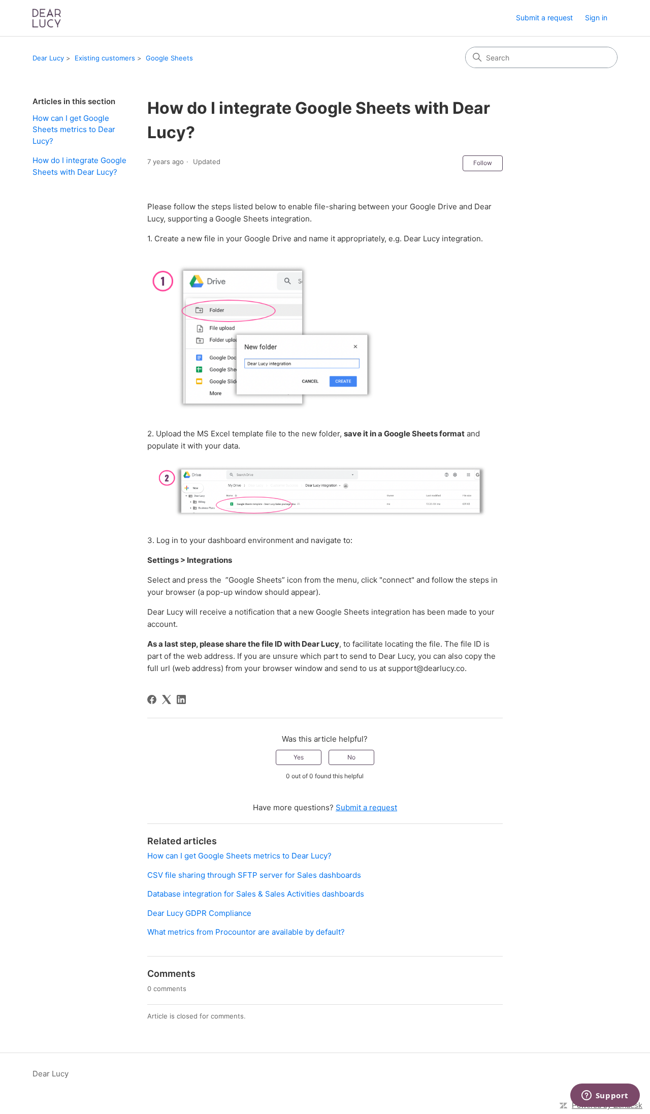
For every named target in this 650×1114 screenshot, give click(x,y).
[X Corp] (166, 699)
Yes (299, 757)
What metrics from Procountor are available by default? (246, 932)
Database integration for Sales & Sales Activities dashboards (255, 894)
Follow (482, 163)
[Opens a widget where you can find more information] (605, 1096)
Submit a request (544, 17)
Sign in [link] (596, 17)
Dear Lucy (48, 58)
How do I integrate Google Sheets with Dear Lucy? (79, 166)
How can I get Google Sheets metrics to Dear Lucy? (73, 129)
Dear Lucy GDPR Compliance (199, 913)
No (351, 757)
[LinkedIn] (181, 699)
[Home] (46, 18)
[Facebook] (151, 699)
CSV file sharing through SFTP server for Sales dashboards (254, 875)
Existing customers (105, 58)
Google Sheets (169, 58)
